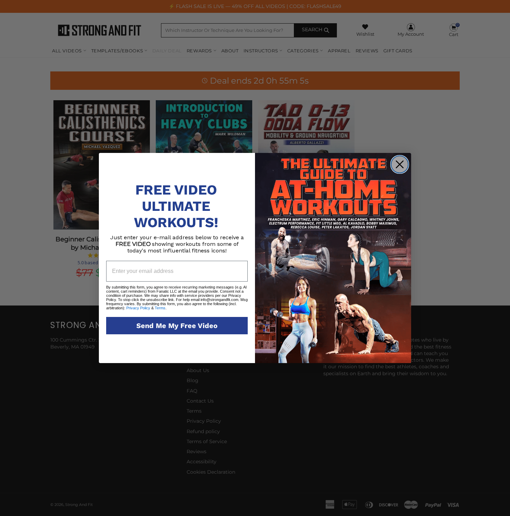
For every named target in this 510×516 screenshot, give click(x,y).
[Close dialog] (399, 164)
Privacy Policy (138, 308)
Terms (159, 308)
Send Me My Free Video (177, 325)
